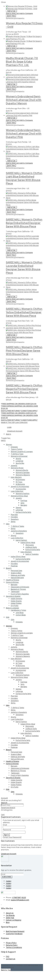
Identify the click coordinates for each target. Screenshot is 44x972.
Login (9, 427)
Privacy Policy (11, 943)
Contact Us (10, 959)
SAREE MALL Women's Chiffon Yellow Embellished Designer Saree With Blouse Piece (24, 312)
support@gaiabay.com (20, 900)
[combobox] (12, 805)
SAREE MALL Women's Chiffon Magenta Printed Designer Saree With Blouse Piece (24, 389)
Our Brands (10, 915)
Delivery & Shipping (13, 920)
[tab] (22, 440)
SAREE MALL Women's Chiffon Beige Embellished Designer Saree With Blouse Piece (24, 223)
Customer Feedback (14, 933)
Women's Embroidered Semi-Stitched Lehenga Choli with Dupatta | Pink (23, 133)
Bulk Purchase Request (15, 931)
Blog (7, 922)
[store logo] (10, 438)
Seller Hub (10, 917)
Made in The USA (8, 422)
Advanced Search (8, 807)
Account (4, 798)
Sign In (8, 434)
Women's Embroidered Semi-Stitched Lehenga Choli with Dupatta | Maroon (23, 100)
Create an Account (14, 431)
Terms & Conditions (14, 947)
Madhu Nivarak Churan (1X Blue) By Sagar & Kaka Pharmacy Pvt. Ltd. (22, 61)
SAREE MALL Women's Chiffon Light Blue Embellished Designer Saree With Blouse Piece (24, 178)
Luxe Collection (21, 422)
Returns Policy (11, 945)
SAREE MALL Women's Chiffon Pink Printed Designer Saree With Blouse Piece (24, 350)
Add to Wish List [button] (12, 13)
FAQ (7, 956)
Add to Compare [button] (26, 13)
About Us (9, 913)
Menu (3, 440)
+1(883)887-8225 (19, 897)
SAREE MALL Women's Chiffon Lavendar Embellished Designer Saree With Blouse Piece (24, 267)
